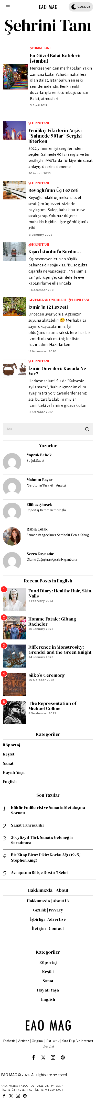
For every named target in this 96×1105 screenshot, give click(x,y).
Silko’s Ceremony (46, 675)
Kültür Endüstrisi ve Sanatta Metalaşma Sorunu (48, 810)
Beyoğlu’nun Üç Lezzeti (53, 190)
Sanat (8, 763)
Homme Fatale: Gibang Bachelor (52, 621)
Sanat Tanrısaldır (28, 825)
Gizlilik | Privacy (48, 910)
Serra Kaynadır (40, 554)
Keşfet (9, 754)
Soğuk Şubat (35, 461)
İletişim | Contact (48, 928)
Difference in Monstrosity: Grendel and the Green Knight (60, 650)
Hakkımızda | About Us (48, 901)
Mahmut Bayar (39, 479)
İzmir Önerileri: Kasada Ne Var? (57, 371)
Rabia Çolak (37, 529)
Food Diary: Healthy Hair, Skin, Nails (60, 593)
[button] (87, 429)
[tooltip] (12, 462)
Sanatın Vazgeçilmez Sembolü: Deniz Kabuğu (59, 535)
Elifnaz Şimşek (39, 504)
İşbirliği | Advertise (48, 919)
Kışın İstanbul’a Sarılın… (54, 251)
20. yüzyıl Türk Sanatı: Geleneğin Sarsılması (42, 840)
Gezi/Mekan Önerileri (47, 299)
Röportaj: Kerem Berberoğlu (46, 510)
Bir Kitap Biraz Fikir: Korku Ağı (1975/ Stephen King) (45, 857)
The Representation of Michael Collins (52, 706)
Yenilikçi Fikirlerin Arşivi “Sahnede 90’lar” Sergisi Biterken (55, 136)
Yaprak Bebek (39, 455)
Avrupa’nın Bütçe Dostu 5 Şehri (39, 872)
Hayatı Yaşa (14, 772)
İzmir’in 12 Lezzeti (48, 307)
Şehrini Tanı (40, 48)
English (10, 781)
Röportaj (11, 745)
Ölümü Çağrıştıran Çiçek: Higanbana (52, 559)
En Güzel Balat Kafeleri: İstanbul (55, 58)
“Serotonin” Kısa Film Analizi (46, 485)
